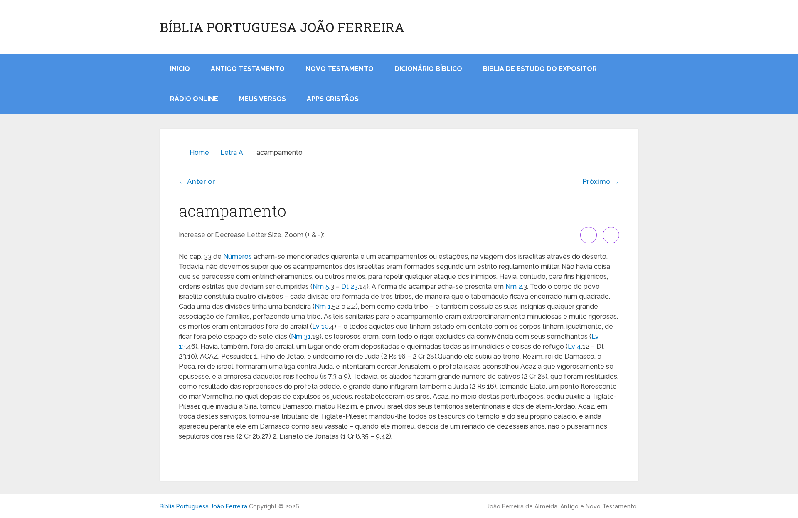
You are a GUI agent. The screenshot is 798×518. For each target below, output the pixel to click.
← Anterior (197, 181)
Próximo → (601, 181)
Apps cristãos (333, 99)
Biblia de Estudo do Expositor (540, 69)
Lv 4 (574, 346)
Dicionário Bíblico (428, 69)
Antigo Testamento (248, 69)
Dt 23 (349, 286)
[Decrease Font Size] (611, 235)
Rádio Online (194, 99)
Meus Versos (262, 99)
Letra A (231, 152)
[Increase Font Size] (588, 235)
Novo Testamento (339, 69)
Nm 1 (323, 306)
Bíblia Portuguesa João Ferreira (282, 27)
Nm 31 (301, 336)
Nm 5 (321, 286)
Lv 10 (320, 326)
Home (199, 152)
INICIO (180, 69)
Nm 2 (513, 286)
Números (237, 256)
